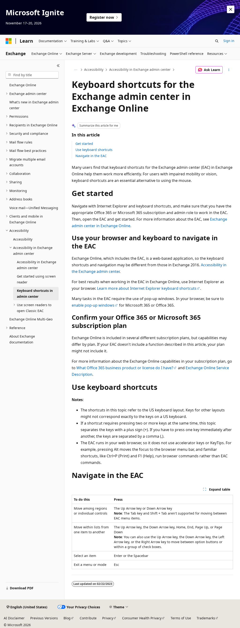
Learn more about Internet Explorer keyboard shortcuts (146, 288)
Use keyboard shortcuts (93, 149)
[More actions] (229, 70)
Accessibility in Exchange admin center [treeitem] (36, 265)
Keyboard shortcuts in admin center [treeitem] (35, 293)
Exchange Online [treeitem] (22, 85)
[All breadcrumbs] (76, 70)
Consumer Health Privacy (141, 618)
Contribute (88, 618)
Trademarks (206, 618)
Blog (67, 618)
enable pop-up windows (93, 305)
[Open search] (216, 41)
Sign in (228, 40)
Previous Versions (44, 618)
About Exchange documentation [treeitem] (22, 339)
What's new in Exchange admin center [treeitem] (34, 105)
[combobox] (32, 75)
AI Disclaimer (14, 618)
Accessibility (93, 69)
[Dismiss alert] (230, 9)
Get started (84, 143)
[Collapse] (58, 65)
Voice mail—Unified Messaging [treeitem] (33, 208)
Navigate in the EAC (91, 156)
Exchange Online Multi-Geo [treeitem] (30, 319)
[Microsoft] (9, 41)
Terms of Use (181, 618)
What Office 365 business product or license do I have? (124, 367)
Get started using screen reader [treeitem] (36, 279)
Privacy (107, 618)
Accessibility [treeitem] (22, 239)
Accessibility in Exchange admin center (140, 69)
